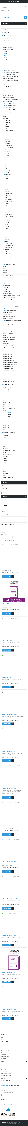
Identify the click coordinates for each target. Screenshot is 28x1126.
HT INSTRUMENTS (7, 454)
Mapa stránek (3, 1058)
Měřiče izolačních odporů (8, 49)
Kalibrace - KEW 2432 (7, 677)
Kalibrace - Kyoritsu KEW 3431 (9, 751)
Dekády (5, 270)
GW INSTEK (8, 141)
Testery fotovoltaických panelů (9, 107)
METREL (7, 162)
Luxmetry (6, 287)
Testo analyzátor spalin (8, 38)
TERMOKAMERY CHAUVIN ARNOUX (10, 364)
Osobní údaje (3, 1069)
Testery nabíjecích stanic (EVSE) (9, 109)
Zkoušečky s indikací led (9, 91)
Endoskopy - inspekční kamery (9, 316)
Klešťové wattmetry (9, 243)
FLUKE (7, 137)
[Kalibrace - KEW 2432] (14, 665)
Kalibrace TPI (6, 423)
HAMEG (7, 180)
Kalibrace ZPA (6, 429)
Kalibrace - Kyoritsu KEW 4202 (9, 972)
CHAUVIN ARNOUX (9, 130)
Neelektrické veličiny (8, 275)
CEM (7, 128)
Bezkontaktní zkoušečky (9, 86)
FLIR (7, 135)
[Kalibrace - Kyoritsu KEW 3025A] (14, 849)
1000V (6, 55)
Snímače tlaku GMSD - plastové (11, 326)
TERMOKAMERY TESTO (8, 377)
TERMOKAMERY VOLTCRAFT (9, 381)
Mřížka (2, 532)
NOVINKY (5, 29)
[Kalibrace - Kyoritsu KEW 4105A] (14, 813)
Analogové (7, 251)
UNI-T (7, 168)
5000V (6, 59)
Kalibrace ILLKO (7, 410)
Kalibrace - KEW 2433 (7, 604)
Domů (3, 521)
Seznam (4, 532)
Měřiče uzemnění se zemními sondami (12, 72)
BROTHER (6, 439)
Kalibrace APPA (6, 389)
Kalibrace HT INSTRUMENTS (9, 396)
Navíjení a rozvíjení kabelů (8, 345)
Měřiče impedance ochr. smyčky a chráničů (12, 66)
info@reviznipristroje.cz (8, 1092)
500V (6, 53)
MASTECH (8, 155)
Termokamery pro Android (10, 375)
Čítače (5, 116)
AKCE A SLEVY (6, 32)
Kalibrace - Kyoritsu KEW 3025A (9, 862)
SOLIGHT (7, 172)
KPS (6, 149)
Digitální (6, 255)
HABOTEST (8, 143)
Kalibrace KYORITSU (7, 412)
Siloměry (5, 341)
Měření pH (6, 335)
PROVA (7, 232)
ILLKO (5, 469)
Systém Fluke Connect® (8, 477)
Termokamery (6, 351)
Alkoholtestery (6, 343)
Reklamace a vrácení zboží (6, 1075)
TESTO (7, 166)
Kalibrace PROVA (7, 421)
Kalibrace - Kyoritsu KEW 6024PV (9, 898)
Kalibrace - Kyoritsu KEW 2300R (9, 714)
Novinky (2, 1039)
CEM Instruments (9, 199)
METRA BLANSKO (9, 160)
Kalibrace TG (6, 425)
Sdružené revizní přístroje (8, 47)
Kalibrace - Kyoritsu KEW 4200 (9, 1009)
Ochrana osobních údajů (5, 1050)
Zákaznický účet (17, 1)
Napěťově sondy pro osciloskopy (11, 257)
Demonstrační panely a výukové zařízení (11, 80)
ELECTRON (6, 444)
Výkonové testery (7, 82)
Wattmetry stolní (9, 247)
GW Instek (8, 239)
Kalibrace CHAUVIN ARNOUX (9, 398)
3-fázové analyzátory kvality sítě (10, 105)
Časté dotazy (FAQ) (4, 1054)
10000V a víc (7, 61)
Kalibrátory (6, 268)
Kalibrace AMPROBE (7, 387)
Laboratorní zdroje (7, 262)
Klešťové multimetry (8, 193)
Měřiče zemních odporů (8, 68)
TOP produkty (6, 26)
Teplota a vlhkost (7, 301)
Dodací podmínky (4, 1048)
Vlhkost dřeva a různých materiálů (10, 331)
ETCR (7, 205)
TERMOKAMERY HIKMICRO (9, 360)
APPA (7, 124)
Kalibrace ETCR (7, 402)
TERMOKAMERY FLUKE (8, 356)
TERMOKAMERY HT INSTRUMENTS (10, 362)
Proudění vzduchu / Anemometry (10, 299)
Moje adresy (3, 1067)
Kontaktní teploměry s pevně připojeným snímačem (14, 306)
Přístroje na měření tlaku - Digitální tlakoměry (13, 320)
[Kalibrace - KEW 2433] (14, 591)
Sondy (6, 289)
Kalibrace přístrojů (8, 384)
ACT (4, 503)
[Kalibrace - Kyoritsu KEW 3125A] (14, 923)
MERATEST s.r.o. (9, 1122)
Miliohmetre (6, 272)
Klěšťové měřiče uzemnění (10, 70)
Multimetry (6, 118)
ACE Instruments (7, 500)
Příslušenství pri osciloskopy (10, 260)
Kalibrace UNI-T (7, 427)
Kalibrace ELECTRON (8, 400)
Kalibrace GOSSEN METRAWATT (10, 408)
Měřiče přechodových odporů (9, 64)
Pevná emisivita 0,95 (8, 283)
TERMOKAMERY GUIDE (8, 358)
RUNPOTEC (6, 467)
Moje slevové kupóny (5, 1071)
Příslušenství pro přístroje (9, 432)
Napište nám (3, 1043)
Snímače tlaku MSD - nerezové (11, 324)
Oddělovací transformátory (10, 264)
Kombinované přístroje (8, 293)
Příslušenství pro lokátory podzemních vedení (13, 99)
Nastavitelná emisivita (9, 281)
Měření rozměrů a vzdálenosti (9, 297)
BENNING (8, 126)
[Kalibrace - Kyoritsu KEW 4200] (14, 997)
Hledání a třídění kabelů (8, 95)
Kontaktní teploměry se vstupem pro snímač (13, 308)
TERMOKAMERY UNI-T (8, 379)
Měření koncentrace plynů (8, 333)
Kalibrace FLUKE (7, 404)
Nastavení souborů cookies (6, 1073)
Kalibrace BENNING (7, 391)
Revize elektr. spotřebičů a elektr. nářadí (11, 76)
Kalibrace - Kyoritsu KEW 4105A (9, 825)
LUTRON (7, 153)
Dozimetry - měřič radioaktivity (9, 339)
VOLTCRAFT (8, 170)
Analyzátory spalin (7, 35)
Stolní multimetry (8, 174)
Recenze (2, 1052)
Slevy (2, 1037)
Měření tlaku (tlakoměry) (8, 318)
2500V (6, 57)
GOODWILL (8, 178)
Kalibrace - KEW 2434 (7, 567)
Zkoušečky (6, 84)
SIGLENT (7, 189)
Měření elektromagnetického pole (10, 347)
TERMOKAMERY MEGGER (8, 366)
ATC (4, 511)
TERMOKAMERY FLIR (8, 354)
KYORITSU (8, 151)
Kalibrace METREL (7, 418)
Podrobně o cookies (5, 1056)
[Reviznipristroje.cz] (14, 12)
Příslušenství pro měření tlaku (10, 329)
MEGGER (7, 157)
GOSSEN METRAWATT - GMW (9, 450)
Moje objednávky (4, 1063)
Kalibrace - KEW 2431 (7, 640)
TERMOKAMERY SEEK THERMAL (10, 370)
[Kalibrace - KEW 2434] (14, 554)
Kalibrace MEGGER (7, 414)
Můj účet (3, 1061)
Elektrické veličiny (7, 113)
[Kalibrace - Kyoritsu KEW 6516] (14, 776)
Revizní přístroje (7, 44)
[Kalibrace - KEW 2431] (14, 628)
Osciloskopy (6, 249)
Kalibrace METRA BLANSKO (9, 416)
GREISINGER (6, 448)
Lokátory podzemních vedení (9, 97)
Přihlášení (10, 1)
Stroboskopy (7, 314)
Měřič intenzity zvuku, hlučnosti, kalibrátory (12, 295)
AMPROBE (8, 122)
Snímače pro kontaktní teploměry (11, 310)
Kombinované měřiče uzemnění (10, 74)
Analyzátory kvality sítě (8, 101)
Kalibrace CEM (6, 393)
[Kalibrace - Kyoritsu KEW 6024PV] (14, 886)
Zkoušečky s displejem (9, 88)
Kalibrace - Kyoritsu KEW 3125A (9, 935)
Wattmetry (7, 241)
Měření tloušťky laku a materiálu (9, 337)
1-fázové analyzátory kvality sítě (10, 103)
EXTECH (7, 207)
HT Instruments (9, 145)
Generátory (6, 266)
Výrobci (5, 496)
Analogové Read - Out (9, 253)
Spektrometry (7, 291)
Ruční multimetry (8, 120)
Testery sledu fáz (7, 93)
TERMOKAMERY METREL (8, 368)
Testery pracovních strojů (8, 78)
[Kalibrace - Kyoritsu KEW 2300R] (14, 702)
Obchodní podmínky (5, 1046)
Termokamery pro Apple (9, 372)
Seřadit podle (4, 534)
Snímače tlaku (7, 322)
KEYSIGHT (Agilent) (9, 147)
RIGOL (7, 185)
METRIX (7, 164)
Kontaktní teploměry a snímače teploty (11, 303)
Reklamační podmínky (5, 1044)
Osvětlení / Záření (7, 285)
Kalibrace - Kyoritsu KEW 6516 (9, 788)
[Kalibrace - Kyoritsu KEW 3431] (14, 739)
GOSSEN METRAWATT (10, 139)
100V (6, 51)
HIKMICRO (6, 452)
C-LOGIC (7, 132)
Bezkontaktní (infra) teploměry (9, 278)
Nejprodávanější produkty (6, 1041)
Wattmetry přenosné (9, 245)
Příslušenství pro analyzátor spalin (10, 40)
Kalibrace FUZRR (7, 406)
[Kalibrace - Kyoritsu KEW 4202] (14, 960)
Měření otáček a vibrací (8, 312)
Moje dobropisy (4, 1065)
